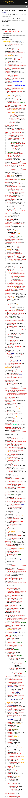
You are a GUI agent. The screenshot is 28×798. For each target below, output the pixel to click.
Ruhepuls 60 (7, 81)
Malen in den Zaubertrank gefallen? (12, 369)
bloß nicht (9, 202)
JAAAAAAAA (8, 168)
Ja (8, 203)
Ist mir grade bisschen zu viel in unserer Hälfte (15, 487)
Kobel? (8, 765)
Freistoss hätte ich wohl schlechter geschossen (15, 161)
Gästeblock (12, 337)
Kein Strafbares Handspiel (10, 403)
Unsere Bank (7, 631)
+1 (7, 411)
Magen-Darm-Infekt (12, 783)
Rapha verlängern (8, 424)
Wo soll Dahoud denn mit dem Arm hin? (15, 450)
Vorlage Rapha (8, 541)
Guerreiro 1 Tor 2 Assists (10, 416)
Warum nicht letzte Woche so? (11, 510)
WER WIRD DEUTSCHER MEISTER (13, 132)
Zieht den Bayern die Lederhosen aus (15, 52)
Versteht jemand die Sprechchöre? (12, 183)
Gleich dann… (8, 226)
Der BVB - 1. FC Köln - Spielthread (11, 39)
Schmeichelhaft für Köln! (12, 326)
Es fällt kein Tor (10, 299)
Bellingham (7, 71)
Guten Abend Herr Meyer (12, 495)
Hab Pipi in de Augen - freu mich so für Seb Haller (15, 498)
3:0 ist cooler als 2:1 (11, 436)
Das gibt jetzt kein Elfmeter (11, 475)
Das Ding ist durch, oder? (10, 96)
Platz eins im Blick (9, 649)
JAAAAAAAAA (8, 427)
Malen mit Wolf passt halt (12, 374)
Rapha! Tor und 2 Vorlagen (10, 400)
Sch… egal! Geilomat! (11, 343)
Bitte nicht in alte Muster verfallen (12, 625)
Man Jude (7, 182)
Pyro (6, 216)
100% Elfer (7, 468)
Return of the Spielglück (10, 463)
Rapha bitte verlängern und (10, 199)
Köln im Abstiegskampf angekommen (13, 363)
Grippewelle (14, 789)
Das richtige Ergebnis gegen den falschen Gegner (15, 105)
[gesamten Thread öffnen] (20, 41)
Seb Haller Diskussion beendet (13, 504)
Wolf (6, 213)
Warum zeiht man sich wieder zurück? (13, 478)
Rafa (6, 604)
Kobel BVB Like (10, 767)
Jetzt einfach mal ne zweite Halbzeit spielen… (15, 223)
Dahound (7, 173)
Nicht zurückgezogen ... (10, 125)
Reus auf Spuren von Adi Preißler (12, 239)
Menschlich (12, 122)
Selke (6, 316)
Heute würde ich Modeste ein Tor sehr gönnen (15, 57)
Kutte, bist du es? (10, 296)
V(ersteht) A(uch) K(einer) (12, 454)
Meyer (6, 493)
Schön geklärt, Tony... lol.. (14, 62)
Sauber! (6, 574)
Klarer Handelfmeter (9, 453)
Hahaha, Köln (8, 42)
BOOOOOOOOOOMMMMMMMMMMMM (14, 428)
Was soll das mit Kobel (12, 745)
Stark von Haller (8, 159)
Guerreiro (7, 426)
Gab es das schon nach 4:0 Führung (13, 242)
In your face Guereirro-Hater (11, 512)
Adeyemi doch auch (12, 770)
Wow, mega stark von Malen (11, 605)
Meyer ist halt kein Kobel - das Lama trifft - (14, 310)
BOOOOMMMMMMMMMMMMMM (12, 611)
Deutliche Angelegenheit (10, 397)
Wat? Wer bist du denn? (12, 196)
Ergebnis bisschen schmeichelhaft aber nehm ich (15, 320)
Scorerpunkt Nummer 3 (10, 380)
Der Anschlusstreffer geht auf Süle (12, 265)
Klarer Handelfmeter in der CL (13, 460)
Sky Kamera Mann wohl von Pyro (12, 44)
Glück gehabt (8, 494)
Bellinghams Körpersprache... (11, 179)
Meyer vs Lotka (8, 218)
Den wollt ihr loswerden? (10, 545)
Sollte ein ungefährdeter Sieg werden (13, 676)
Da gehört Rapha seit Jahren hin (13, 527)
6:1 (5, 128)
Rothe (6, 55)
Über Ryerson (8, 293)
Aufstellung (7, 720)
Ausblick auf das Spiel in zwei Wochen (13, 49)
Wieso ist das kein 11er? (10, 473)
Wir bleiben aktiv (8, 195)
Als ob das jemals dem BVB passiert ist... (16, 247)
